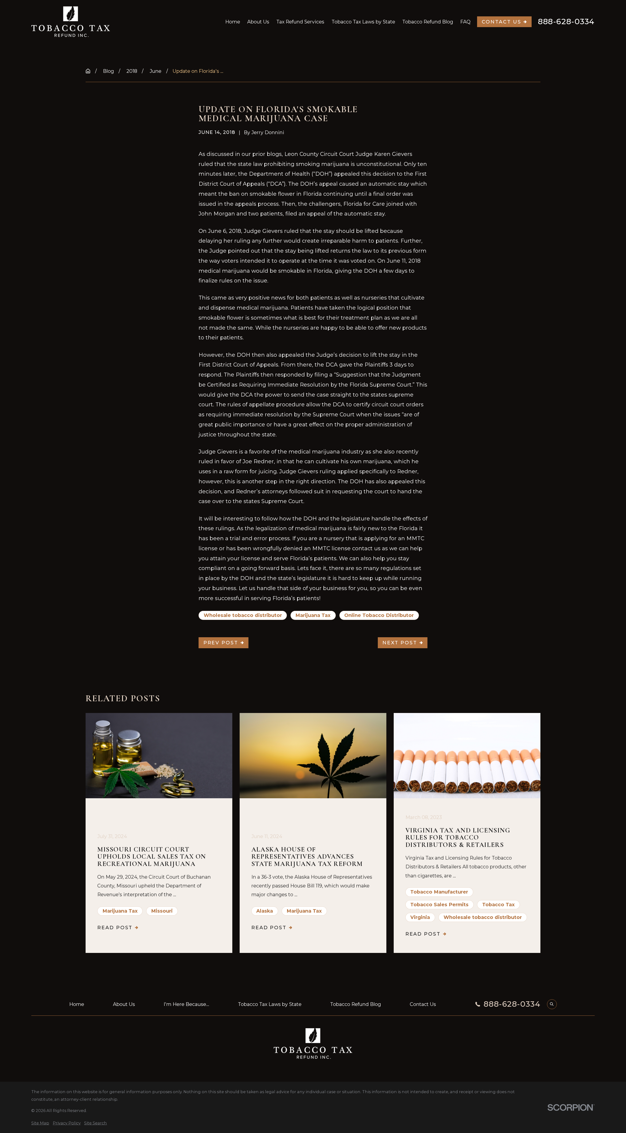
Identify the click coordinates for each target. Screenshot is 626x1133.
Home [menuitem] (232, 22)
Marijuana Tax (313, 615)
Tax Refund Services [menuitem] (300, 22)
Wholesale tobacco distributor (243, 615)
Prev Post (220, 643)
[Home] (70, 21)
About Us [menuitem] (258, 22)
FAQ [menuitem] (465, 22)
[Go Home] (88, 71)
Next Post (399, 643)
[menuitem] (40, 1123)
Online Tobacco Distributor (379, 615)
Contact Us (501, 22)
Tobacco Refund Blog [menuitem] (427, 22)
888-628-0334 (566, 21)
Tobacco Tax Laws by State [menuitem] (363, 22)
